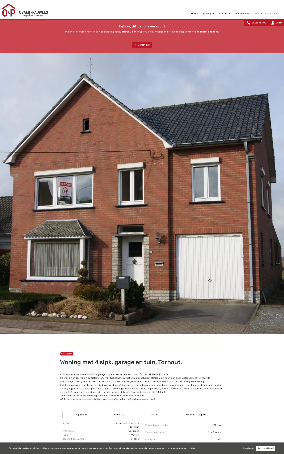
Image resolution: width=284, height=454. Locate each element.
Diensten (258, 13)
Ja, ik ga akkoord (266, 448)
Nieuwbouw (242, 13)
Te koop (207, 13)
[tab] (81, 415)
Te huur (224, 13)
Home (194, 13)
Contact (274, 13)
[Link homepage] (26, 10)
